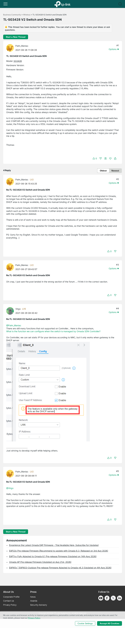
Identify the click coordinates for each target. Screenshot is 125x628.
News (33, 596)
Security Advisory (38, 605)
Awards (33, 600)
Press (33, 591)
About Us (8, 591)
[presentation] (10, 48)
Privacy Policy (9, 605)
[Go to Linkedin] (119, 598)
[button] (5, 4)
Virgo (18, 309)
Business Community (12, 15)
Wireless (26, 15)
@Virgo (9, 488)
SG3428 (18, 61)
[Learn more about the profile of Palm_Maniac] (10, 47)
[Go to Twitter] (113, 598)
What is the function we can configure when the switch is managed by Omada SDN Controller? (53, 331)
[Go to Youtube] (100, 598)
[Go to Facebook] (107, 598)
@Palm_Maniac (13, 325)
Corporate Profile (11, 596)
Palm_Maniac (21, 46)
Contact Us (8, 600)
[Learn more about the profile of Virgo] (10, 310)
